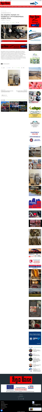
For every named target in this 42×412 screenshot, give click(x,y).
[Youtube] (40, 0)
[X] (39, 0)
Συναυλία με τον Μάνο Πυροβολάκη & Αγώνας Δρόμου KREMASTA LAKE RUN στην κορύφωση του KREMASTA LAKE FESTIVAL (22, 109)
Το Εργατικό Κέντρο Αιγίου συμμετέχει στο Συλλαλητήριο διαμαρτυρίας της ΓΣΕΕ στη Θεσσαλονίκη (37, 370)
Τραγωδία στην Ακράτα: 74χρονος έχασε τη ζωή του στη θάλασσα (5, 110)
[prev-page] (1, 113)
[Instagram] (38, 0)
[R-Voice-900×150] (14, 46)
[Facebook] (37, 0)
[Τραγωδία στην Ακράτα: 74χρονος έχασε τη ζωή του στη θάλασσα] (5, 106)
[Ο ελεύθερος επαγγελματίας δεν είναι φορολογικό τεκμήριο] (30, 365)
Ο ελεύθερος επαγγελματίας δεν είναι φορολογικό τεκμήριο (37, 366)
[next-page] (2, 113)
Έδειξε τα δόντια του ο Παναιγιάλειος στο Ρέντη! (14, 110)
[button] (40, 7)
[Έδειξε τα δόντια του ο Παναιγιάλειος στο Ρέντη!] (14, 106)
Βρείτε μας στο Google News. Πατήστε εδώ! (8, 41)
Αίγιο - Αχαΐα (5, 108)
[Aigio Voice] (2, 96)
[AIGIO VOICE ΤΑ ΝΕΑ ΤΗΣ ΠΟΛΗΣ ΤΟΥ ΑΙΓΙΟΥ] (5, 3)
